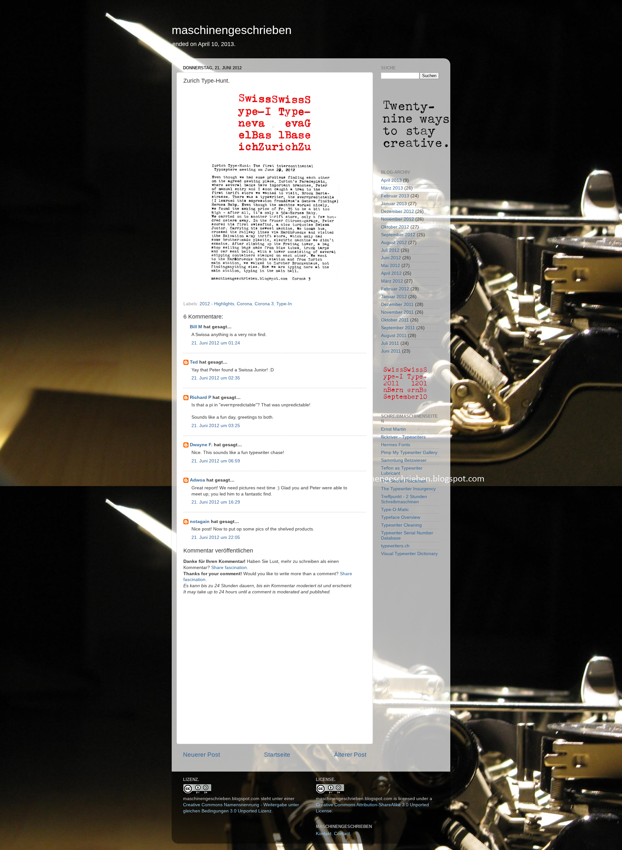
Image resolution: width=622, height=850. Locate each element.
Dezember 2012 (397, 211)
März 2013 (392, 188)
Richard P (200, 397)
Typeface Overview (400, 517)
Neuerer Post (201, 754)
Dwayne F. (201, 444)
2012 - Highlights (217, 303)
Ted (194, 362)
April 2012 (391, 273)
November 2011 (397, 312)
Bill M (196, 326)
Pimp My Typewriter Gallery (409, 452)
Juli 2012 (390, 250)
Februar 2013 (395, 195)
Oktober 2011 (395, 320)
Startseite (277, 754)
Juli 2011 (390, 343)
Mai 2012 (390, 265)
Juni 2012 (391, 257)
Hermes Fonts (395, 444)
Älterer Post (350, 754)
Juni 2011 (391, 351)
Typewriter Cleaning (401, 525)
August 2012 (394, 242)
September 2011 (398, 327)
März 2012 (392, 281)
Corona (244, 303)
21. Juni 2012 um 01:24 (215, 343)
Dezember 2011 (397, 304)
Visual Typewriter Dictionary (409, 553)
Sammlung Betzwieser (404, 460)
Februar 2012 (395, 288)
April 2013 (391, 180)
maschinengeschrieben (232, 30)
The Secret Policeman (403, 481)
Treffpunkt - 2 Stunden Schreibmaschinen (404, 499)
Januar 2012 (394, 296)
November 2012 (397, 219)
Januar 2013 (394, 203)
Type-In (284, 303)
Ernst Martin (393, 429)
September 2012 (398, 234)
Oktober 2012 (395, 227)
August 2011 (394, 335)
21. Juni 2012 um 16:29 (215, 502)
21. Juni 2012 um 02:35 (215, 378)
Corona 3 (264, 303)
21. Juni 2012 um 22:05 (215, 537)
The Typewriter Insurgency (408, 488)
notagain (200, 521)
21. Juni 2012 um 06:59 (215, 461)
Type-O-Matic (395, 509)
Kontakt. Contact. (333, 833)
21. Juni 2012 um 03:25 (215, 425)
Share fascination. (229, 567)
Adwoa (197, 480)
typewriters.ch (395, 545)
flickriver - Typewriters (403, 437)
